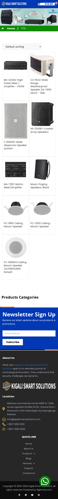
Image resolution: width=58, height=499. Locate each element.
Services (27, 463)
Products (27, 453)
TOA (23, 28)
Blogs (28, 458)
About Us (28, 448)
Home (28, 443)
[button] (39, 4)
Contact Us (29, 473)
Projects (28, 468)
